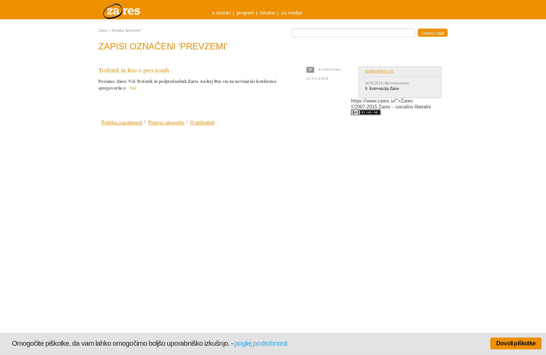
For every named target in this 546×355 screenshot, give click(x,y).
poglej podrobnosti (260, 343)
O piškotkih (202, 123)
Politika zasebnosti (121, 123)
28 (310, 69)
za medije (291, 13)
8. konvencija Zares (382, 88)
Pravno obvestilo (166, 123)
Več (133, 88)
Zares (122, 9)
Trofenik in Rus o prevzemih (133, 70)
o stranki (221, 13)
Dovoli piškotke (516, 343)
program (245, 13)
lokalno (267, 13)
